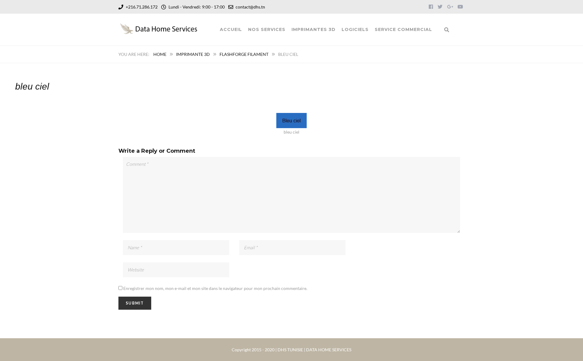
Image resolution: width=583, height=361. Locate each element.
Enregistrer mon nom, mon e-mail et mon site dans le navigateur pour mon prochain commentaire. (215, 288)
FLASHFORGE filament (244, 54)
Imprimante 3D (193, 54)
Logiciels (355, 29)
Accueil (231, 29)
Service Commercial (403, 29)
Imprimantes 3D (314, 29)
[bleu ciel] (291, 116)
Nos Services (266, 29)
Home (159, 54)
